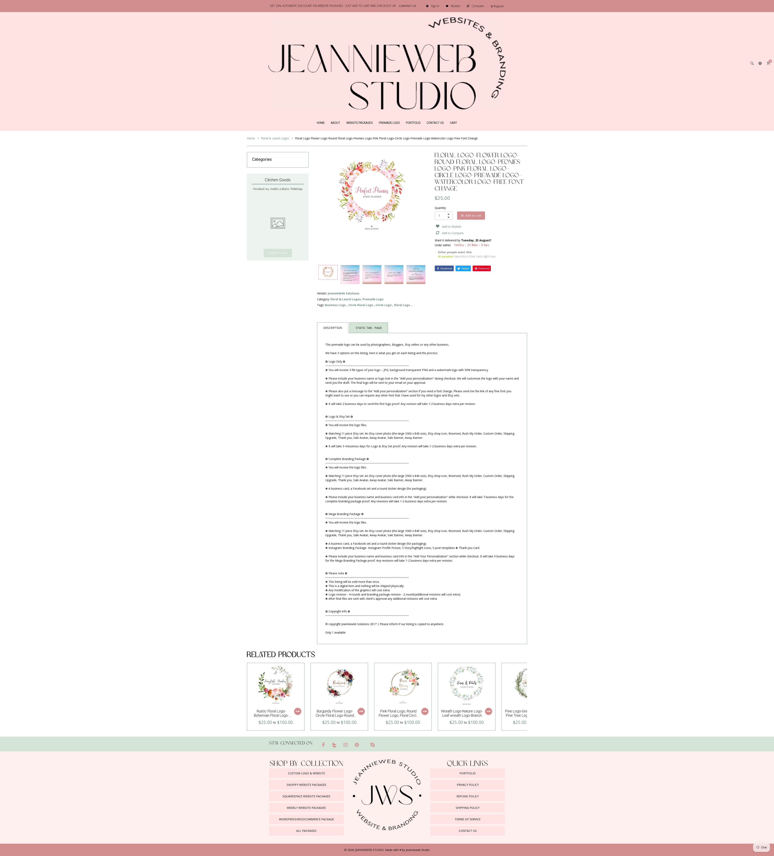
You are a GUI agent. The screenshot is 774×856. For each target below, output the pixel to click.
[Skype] (372, 744)
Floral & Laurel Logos (275, 138)
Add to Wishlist (451, 226)
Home (251, 138)
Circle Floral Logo (360, 305)
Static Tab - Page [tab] (369, 328)
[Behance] (380, 743)
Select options (297, 711)
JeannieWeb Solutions (343, 293)
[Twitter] (335, 744)
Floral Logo (402, 305)
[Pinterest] (357, 744)
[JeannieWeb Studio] (387, 63)
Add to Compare (453, 233)
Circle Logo (384, 305)
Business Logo (335, 305)
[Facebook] (323, 744)
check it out (277, 253)
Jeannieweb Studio (418, 850)
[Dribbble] (364, 743)
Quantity (440, 208)
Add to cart (474, 215)
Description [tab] (332, 328)
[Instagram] (346, 744)
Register (499, 6)
